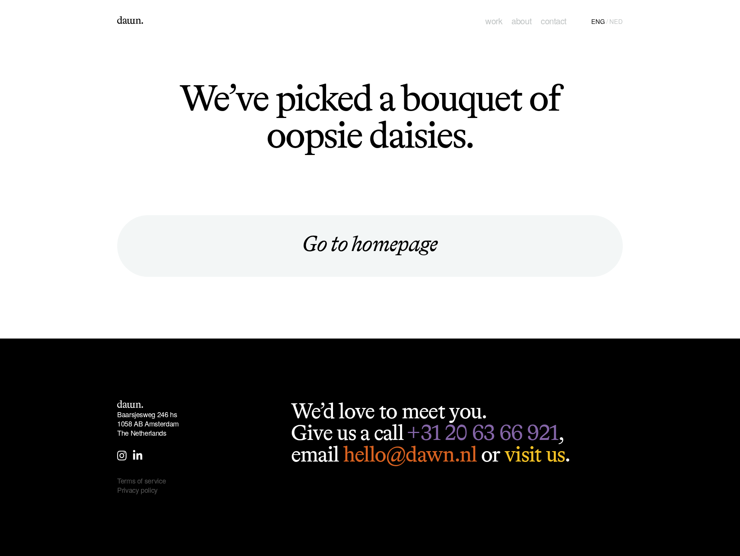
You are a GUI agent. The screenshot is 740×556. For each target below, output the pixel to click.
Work (493, 21)
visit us (535, 454)
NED (616, 21)
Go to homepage (369, 243)
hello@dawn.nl (410, 454)
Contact (554, 21)
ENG (598, 21)
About (521, 21)
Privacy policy (137, 490)
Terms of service (141, 480)
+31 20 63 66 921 (482, 432)
